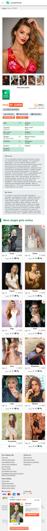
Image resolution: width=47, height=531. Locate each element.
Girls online (5, 481)
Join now (5, 457)
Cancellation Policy (8, 462)
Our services (6, 467)
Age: (5, 123)
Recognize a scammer (31, 462)
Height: (27, 132)
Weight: (6, 137)
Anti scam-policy (29, 460)
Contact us (27, 464)
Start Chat (32, 514)
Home (4, 8)
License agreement (8, 460)
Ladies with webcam (9, 486)
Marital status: (30, 137)
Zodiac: (28, 123)
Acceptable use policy (9, 471)
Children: (6, 141)
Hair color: (7, 132)
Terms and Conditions (9, 464)
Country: (6, 127)
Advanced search (8, 483)
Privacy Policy (6, 469)
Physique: (28, 141)
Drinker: (28, 146)
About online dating (8, 488)
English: (6, 148)
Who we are (28, 457)
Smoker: (6, 146)
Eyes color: (29, 127)
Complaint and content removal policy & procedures (12, 474)
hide (35, 500)
